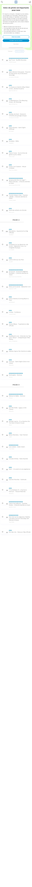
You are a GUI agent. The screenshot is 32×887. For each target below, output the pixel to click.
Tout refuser (16, 44)
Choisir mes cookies (16, 36)
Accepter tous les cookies (16, 40)
